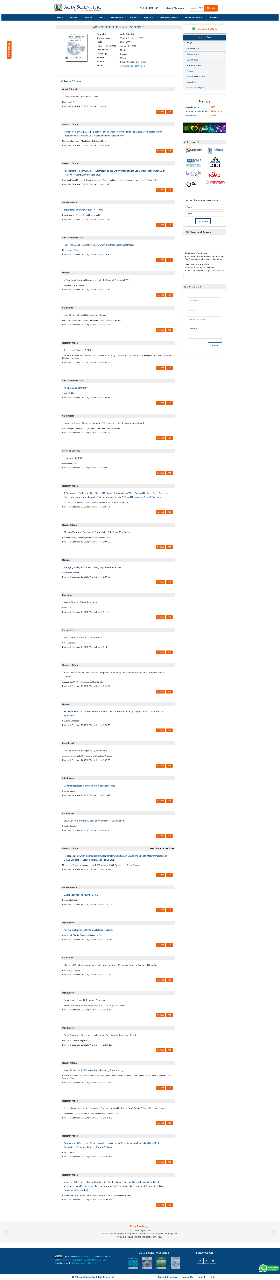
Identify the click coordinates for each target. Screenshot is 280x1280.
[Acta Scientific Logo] (78, 7)
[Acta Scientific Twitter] (206, 1261)
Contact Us (187, 1277)
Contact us (214, 17)
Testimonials (9, 51)
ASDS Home (192, 43)
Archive (190, 71)
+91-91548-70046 (206, 28)
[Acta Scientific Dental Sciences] (147, 1263)
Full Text (160, 112)
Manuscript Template (195, 87)
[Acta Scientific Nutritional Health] (175, 1263)
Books (102, 17)
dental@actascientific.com (132, 66)
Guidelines (116, 17)
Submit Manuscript (175, 8)
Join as (132, 17)
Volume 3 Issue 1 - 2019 (131, 38)
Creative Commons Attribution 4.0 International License (80, 1259)
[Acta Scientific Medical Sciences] (161, 1263)
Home (60, 17)
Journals (88, 17)
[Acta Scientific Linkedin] (213, 1261)
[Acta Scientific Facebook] (200, 1261)
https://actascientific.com (84, 1262)
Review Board (192, 54)
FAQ (213, 1277)
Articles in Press (194, 65)
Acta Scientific (195, 275)
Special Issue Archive (196, 76)
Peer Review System (169, 17)
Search (211, 8)
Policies (148, 17)
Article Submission (193, 17)
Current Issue (192, 60)
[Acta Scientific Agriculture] (133, 1263)
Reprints (202, 1277)
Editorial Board (193, 49)
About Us (73, 17)
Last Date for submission (197, 242)
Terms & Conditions (167, 1277)
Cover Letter (192, 82)
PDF (169, 112)
